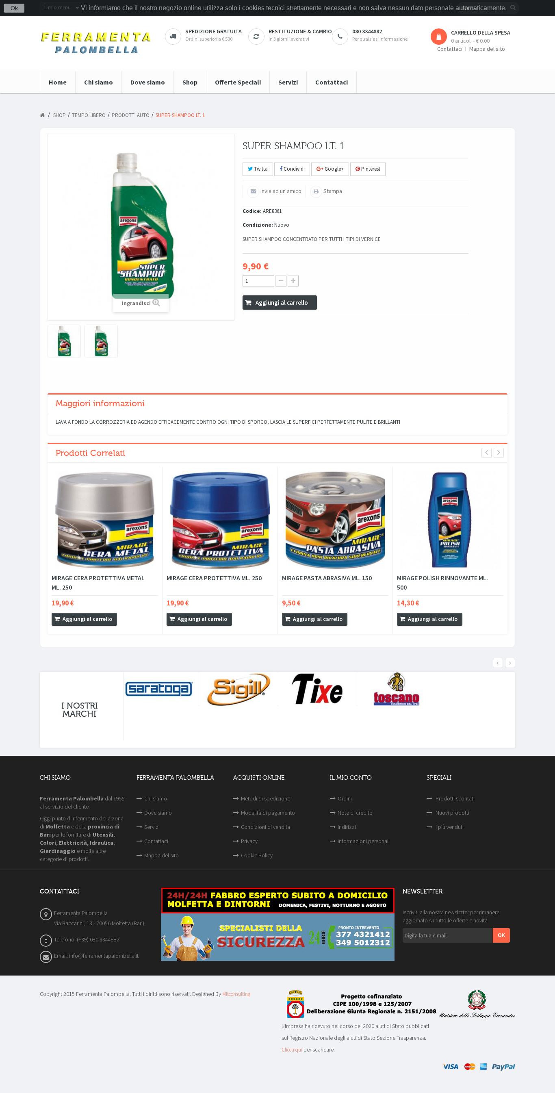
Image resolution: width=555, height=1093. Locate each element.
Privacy (249, 841)
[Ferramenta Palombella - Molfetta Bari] (96, 43)
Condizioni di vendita (265, 827)
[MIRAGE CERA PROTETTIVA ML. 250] (219, 520)
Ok (14, 8)
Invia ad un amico (280, 191)
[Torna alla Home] (42, 115)
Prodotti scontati (454, 798)
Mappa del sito (487, 49)
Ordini (345, 798)
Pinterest (370, 168)
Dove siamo (158, 812)
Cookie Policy (257, 855)
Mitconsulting (236, 994)
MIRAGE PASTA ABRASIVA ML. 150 (327, 578)
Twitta (260, 168)
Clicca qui (292, 1049)
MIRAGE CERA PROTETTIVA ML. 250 (214, 578)
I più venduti (449, 827)
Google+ (333, 168)
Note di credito (355, 812)
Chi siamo (155, 798)
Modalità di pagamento (268, 812)
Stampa (332, 191)
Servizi (152, 827)
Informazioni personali (364, 841)
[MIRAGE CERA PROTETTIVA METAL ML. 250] (104, 520)
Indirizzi (347, 827)
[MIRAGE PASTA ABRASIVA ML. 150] (335, 520)
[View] (125, 619)
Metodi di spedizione (265, 798)
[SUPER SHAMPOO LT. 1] (64, 341)
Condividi (293, 168)
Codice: (252, 211)
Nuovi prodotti (451, 812)
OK (501, 935)
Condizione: (258, 224)
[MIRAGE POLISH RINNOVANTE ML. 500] (450, 520)
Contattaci (449, 49)
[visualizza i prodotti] (159, 689)
